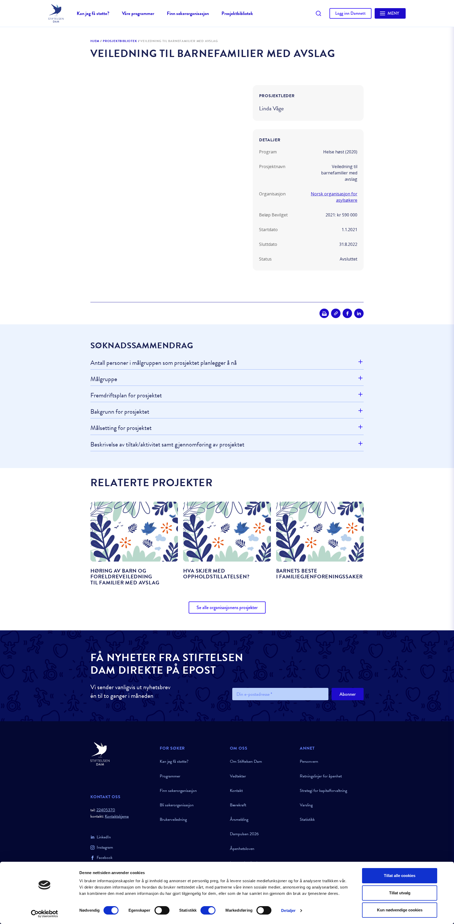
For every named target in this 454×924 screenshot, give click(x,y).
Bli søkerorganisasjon (177, 805)
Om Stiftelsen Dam (246, 761)
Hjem (94, 41)
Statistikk (307, 819)
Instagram (105, 847)
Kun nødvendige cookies (399, 910)
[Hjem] (121, 754)
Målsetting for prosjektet (121, 428)
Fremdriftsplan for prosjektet (126, 395)
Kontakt (236, 790)
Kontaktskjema (117, 816)
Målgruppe (103, 379)
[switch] (161, 910)
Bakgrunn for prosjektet (119, 411)
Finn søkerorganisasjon (188, 13)
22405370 (105, 810)
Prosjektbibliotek (237, 13)
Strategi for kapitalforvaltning (323, 790)
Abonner (347, 694)
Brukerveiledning (173, 819)
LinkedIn (104, 837)
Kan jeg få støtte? (93, 13)
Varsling (306, 805)
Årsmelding (239, 819)
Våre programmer (138, 13)
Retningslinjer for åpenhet (321, 776)
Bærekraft (238, 805)
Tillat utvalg (399, 893)
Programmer (170, 776)
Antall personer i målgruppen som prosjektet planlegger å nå (163, 363)
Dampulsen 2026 (244, 834)
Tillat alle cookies (399, 875)
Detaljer (288, 910)
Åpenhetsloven (242, 848)
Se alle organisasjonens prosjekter (227, 607)
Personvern (309, 761)
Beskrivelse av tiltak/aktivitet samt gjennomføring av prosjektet (167, 444)
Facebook (104, 857)
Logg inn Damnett (350, 13)
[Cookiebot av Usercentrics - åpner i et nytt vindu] (45, 914)
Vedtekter (238, 776)
